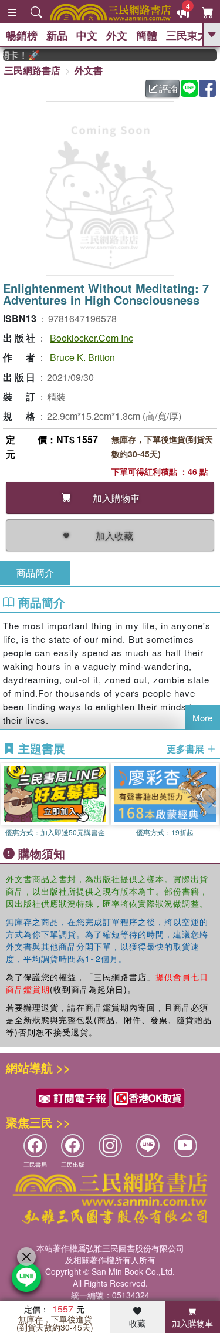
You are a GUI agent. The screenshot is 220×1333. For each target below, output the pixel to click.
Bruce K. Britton (82, 357)
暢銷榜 (22, 35)
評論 (168, 88)
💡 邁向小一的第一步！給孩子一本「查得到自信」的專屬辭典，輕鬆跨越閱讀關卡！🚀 (16, 55)
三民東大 (187, 35)
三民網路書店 (32, 70)
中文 (86, 35)
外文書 (89, 70)
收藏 (137, 1323)
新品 (56, 35)
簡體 (146, 35)
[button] (211, 801)
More (202, 717)
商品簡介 (35, 572)
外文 (116, 35)
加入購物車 (192, 1323)
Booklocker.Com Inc (91, 338)
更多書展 (187, 749)
